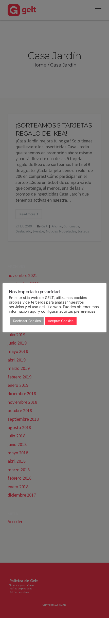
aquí (33, 311)
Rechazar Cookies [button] (27, 321)
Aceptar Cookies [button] (61, 321)
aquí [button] (62, 311)
